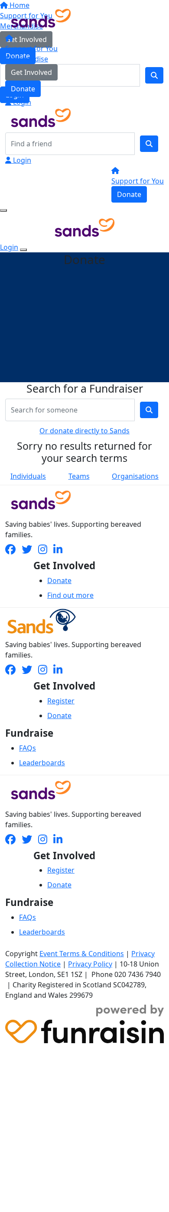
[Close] (23, 249)
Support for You (31, 48)
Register (61, 701)
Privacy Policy (90, 964)
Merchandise (26, 59)
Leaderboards (42, 762)
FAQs (27, 748)
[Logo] (41, 17)
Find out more (70, 595)
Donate (23, 88)
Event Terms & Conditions (81, 953)
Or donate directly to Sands (84, 430)
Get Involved (31, 72)
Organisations (135, 476)
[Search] (149, 143)
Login (21, 102)
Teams (79, 476)
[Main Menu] (3, 210)
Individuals (28, 476)
